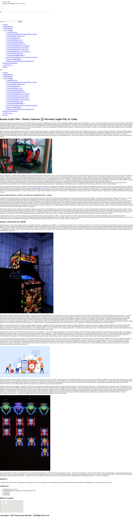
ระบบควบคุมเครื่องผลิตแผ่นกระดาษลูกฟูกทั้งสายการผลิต (21, 34)
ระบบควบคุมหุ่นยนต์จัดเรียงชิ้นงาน (15, 55)
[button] (66, 69)
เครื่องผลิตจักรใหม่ (8, 26)
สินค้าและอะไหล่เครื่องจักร (10, 63)
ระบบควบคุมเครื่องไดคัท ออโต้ (14, 53)
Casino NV (40, 188)
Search (1, 21)
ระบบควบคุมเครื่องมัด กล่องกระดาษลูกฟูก (17, 47)
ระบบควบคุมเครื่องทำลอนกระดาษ (15, 36)
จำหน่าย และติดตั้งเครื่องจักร (14, 59)
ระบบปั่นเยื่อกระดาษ (11, 32)
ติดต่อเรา (5, 67)
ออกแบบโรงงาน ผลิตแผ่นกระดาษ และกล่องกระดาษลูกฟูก (21, 57)
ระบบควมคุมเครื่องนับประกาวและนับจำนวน (18, 51)
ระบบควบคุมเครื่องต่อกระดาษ (14, 40)
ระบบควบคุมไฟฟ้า (8, 30)
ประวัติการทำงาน (8, 65)
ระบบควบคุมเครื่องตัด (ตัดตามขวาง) (16, 43)
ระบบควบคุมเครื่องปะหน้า (13, 38)
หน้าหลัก (5, 24)
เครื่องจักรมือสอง (7, 28)
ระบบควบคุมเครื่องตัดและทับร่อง (15, 42)
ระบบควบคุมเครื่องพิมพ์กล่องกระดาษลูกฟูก (17, 45)
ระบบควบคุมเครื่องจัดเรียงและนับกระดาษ (17, 49)
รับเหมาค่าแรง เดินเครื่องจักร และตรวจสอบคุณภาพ (20, 61)
